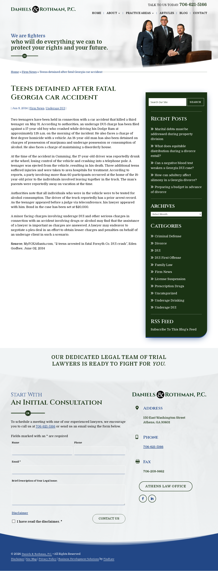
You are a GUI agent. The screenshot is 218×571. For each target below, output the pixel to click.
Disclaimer (20, 513)
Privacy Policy (47, 559)
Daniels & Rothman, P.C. (37, 554)
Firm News (36, 108)
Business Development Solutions (78, 559)
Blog (184, 13)
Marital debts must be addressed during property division (172, 134)
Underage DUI (55, 108)
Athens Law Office (165, 486)
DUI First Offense (168, 257)
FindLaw (108, 559)
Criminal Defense (168, 236)
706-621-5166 (193, 4)
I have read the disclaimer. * (39, 521)
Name (15, 442)
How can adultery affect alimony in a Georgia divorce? (174, 177)
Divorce (161, 243)
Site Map (31, 559)
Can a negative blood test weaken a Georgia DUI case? (172, 165)
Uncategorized (166, 293)
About (112, 13)
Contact (200, 13)
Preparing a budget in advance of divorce (176, 189)
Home (96, 13)
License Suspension (170, 279)
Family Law (164, 265)
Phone (78, 442)
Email (16, 461)
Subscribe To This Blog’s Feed (174, 329)
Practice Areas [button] (138, 13)
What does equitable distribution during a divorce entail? (173, 151)
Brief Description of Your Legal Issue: (34, 480)
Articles (167, 13)
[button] (214, 546)
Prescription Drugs (169, 286)
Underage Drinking (169, 300)
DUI (157, 250)
